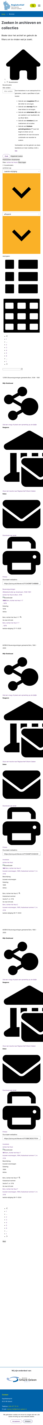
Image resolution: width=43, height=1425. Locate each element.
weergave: (6, 256)
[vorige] (7, 336)
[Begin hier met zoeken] (23, 79)
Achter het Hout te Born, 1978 (12, 595)
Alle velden (6, 88)
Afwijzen (27, 1421)
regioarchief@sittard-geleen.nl (17, 1409)
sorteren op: (7, 168)
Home (3, 14)
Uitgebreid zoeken (17, 156)
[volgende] (7, 364)
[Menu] (39, 5)
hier (16, 150)
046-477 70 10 (13, 1406)
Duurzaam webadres (10, 580)
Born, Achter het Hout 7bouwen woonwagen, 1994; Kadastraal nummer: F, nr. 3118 (20, 1155)
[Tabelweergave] (21, 333)
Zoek (6, 156)
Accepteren (16, 1421)
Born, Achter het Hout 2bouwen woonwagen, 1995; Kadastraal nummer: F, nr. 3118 (20, 871)
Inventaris (6, 859)
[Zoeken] (33, 5)
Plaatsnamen (7, 159)
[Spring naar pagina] (22, 369)
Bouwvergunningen (9, 589)
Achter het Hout (12, 162)
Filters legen (22, 162)
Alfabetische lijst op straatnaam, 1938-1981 (17, 592)
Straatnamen (15, 159)
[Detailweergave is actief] (21, 295)
